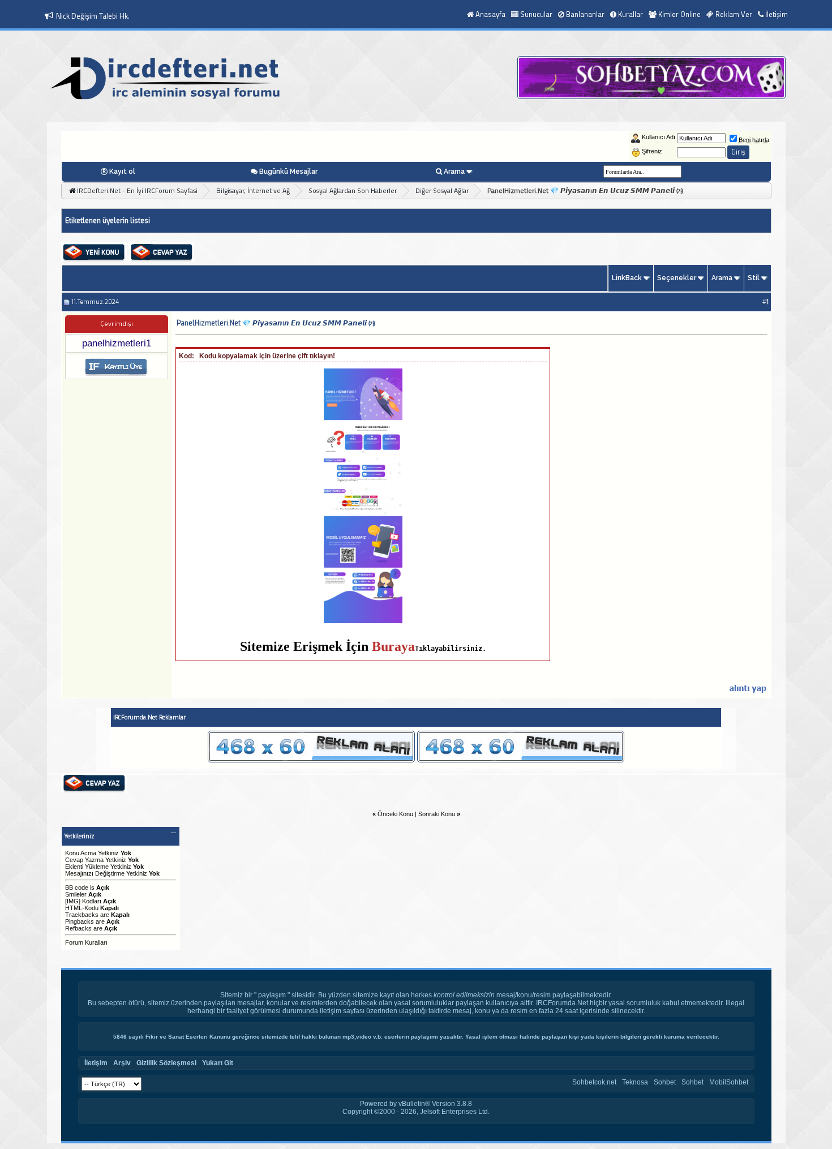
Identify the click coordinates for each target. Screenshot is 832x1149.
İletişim (776, 14)
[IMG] (72, 901)
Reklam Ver (733, 14)
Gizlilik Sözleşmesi (166, 1063)
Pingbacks (79, 921)
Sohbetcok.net (594, 1082)
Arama (454, 171)
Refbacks (78, 928)
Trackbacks (81, 914)
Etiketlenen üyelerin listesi (107, 220)
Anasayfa (490, 14)
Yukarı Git (217, 1063)
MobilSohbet (728, 1082)
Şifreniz (652, 151)
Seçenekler (676, 278)
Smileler (76, 894)
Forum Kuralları (86, 942)
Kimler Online (679, 14)
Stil (754, 278)
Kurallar (630, 14)
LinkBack (627, 278)
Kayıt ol (122, 171)
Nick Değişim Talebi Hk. (93, 16)
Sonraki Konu (436, 814)
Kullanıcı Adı (658, 137)
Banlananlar (585, 14)
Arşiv (122, 1063)
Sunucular (536, 14)
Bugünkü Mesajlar (288, 171)
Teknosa (635, 1082)
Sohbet (665, 1082)
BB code (76, 887)
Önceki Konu (395, 814)
